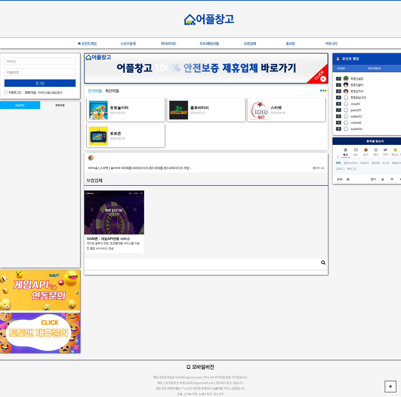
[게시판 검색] (323, 262)
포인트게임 (89, 44)
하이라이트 (168, 44)
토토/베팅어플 (209, 44)
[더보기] (321, 93)
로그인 (40, 83)
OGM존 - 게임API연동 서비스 (108, 239)
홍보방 (290, 44)
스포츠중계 (128, 44)
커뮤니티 (331, 44)
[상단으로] (390, 386)
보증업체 (250, 44)
